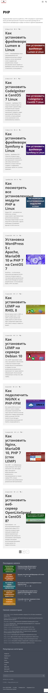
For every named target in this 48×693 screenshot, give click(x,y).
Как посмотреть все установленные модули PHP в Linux (19, 196)
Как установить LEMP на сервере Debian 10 (15, 347)
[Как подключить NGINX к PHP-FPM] (35, 400)
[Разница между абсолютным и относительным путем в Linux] (9, 566)
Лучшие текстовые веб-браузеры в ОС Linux (31, 574)
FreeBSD (6, 662)
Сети (5, 664)
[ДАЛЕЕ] (27, 551)
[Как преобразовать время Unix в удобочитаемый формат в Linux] (9, 591)
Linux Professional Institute (9, 689)
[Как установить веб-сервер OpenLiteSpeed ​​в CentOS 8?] (35, 514)
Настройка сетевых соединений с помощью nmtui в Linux (26, 640)
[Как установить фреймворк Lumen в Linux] (35, 44)
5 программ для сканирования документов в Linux (24, 634)
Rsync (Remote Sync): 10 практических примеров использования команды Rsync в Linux (20, 631)
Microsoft (6, 669)
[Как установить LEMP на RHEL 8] (35, 306)
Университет (22, 687)
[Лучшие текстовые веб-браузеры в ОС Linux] (9, 574)
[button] (46, 1)
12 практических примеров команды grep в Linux (25, 621)
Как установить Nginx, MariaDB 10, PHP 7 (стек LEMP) (15, 448)
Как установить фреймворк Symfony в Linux (15, 142)
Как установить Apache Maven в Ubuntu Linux (23, 629)
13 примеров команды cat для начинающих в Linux (25, 638)
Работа (6, 658)
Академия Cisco (31, 687)
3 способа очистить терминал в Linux (29, 599)
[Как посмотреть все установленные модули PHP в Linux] (35, 198)
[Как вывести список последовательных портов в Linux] (9, 582)
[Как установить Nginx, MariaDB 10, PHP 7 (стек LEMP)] (35, 453)
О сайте (15, 687)
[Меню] (42, 1)
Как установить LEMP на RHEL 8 (15, 304)
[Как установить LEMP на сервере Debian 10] (35, 352)
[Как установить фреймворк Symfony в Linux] (35, 145)
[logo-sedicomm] (3, 1)
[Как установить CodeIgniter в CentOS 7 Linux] (35, 95)
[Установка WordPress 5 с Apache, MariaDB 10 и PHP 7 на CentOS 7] (35, 255)
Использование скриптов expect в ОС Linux (23, 627)
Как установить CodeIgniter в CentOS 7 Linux (15, 91)
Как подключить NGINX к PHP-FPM (16, 397)
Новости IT (7, 656)
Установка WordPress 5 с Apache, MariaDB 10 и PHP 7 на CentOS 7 (14, 254)
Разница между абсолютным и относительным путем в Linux (27, 567)
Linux (5, 660)
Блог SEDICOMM (7, 687)
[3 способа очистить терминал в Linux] (9, 599)
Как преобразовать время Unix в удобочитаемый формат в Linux (27, 591)
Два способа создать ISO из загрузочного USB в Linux (24, 636)
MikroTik (6, 667)
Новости (6, 653)
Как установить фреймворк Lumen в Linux (15, 41)
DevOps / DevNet (9, 671)
